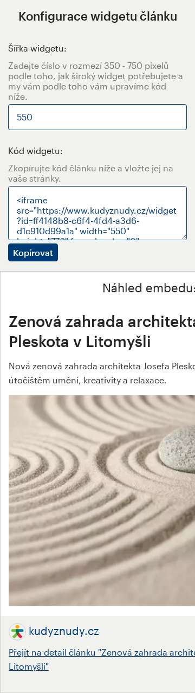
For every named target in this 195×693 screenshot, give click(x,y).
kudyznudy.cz (64, 630)
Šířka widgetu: (37, 48)
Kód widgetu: (35, 150)
